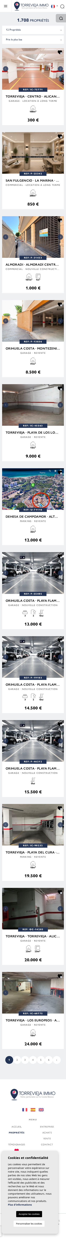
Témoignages (16, 1144)
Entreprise (47, 1126)
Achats (47, 1132)
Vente (47, 1138)
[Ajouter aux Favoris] (60, 52)
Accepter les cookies (29, 1214)
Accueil (17, 1126)
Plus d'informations (20, 1204)
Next (60, 69)
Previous (5, 69)
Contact (47, 1144)
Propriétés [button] (16, 1132)
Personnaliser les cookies (29, 1223)
